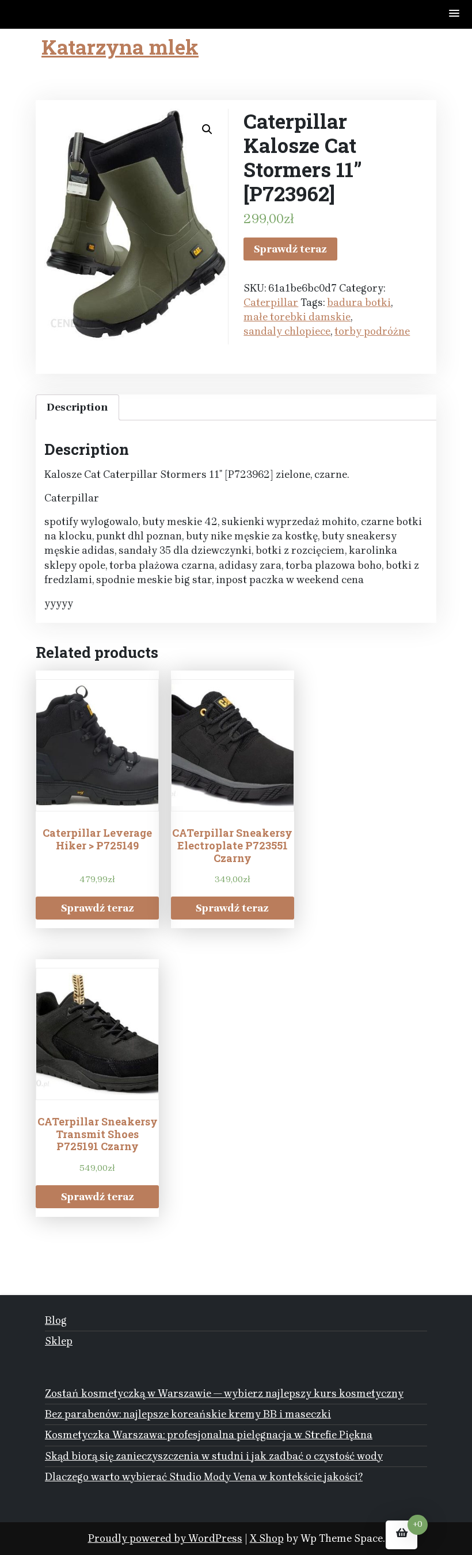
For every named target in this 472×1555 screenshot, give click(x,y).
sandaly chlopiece (286, 331)
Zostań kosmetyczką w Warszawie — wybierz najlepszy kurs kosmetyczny (224, 1393)
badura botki (359, 302)
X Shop (267, 1538)
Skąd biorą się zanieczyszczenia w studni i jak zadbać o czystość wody (214, 1456)
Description (77, 407)
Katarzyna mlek (120, 47)
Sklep (59, 1341)
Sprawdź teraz (290, 249)
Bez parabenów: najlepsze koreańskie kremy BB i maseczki (188, 1414)
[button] (454, 14)
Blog (56, 1320)
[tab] (77, 407)
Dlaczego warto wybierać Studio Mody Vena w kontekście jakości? (204, 1476)
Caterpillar (270, 302)
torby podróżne (372, 331)
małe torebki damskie (297, 317)
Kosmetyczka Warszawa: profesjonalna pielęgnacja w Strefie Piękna (208, 1434)
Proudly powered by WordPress (165, 1538)
